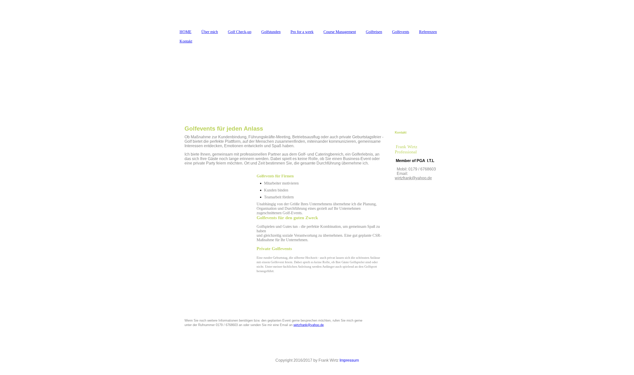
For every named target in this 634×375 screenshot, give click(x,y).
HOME (185, 32)
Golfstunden (271, 32)
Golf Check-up (239, 32)
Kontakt (186, 41)
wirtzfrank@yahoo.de (308, 325)
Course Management (339, 32)
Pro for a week (302, 32)
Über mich (209, 32)
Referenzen (428, 32)
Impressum (349, 360)
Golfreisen (374, 32)
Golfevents (400, 32)
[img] (317, 13)
